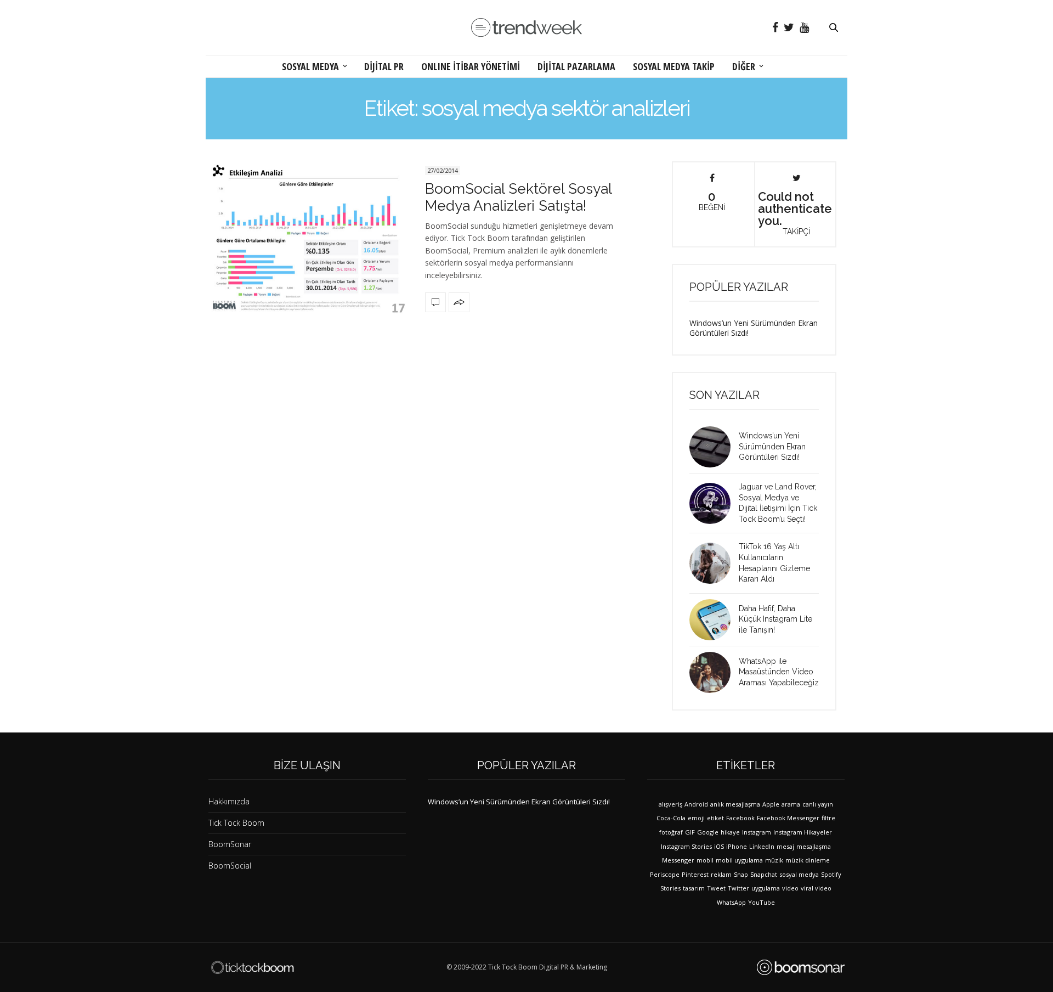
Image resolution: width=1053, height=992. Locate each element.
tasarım (694, 888)
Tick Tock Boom (236, 823)
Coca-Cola (671, 818)
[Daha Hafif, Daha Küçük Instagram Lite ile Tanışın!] (714, 619)
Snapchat (763, 874)
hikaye (730, 832)
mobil (705, 860)
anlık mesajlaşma (735, 804)
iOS (719, 846)
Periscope (665, 874)
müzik (774, 860)
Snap (741, 874)
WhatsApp (731, 902)
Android (696, 804)
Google (707, 832)
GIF (690, 832)
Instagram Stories (686, 846)
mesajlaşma (813, 846)
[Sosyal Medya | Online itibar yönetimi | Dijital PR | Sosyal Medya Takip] (526, 27)
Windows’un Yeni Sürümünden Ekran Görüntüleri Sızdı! (753, 328)
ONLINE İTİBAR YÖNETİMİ (470, 66)
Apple (770, 804)
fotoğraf (671, 832)
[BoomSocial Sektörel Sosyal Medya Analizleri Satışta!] (307, 237)
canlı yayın (817, 804)
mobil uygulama (739, 860)
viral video (816, 888)
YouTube (761, 902)
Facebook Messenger (788, 818)
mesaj (785, 846)
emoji (696, 818)
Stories (670, 888)
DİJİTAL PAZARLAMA (576, 66)
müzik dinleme (807, 860)
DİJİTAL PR (384, 66)
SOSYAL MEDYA (310, 66)
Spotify (831, 874)
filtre (828, 818)
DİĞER (743, 66)
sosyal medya (799, 874)
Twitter (738, 888)
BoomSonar (229, 844)
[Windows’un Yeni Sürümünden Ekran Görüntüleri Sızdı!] (714, 446)
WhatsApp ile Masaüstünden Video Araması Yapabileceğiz (779, 672)
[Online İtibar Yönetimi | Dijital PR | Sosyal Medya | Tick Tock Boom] (252, 967)
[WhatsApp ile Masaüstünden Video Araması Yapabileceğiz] (714, 672)
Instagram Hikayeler (802, 832)
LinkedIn (761, 846)
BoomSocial (229, 865)
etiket (715, 818)
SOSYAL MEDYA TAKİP (674, 66)
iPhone (736, 846)
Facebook (740, 818)
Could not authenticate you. (795, 212)
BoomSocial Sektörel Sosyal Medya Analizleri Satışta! (518, 197)
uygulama (765, 888)
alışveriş (670, 804)
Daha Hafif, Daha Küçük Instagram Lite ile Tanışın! (775, 619)
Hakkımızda (229, 801)
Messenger (678, 860)
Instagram (756, 832)
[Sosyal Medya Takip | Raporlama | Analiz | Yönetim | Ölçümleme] (801, 967)
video (790, 888)
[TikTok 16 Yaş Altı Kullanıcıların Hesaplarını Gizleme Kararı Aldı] (714, 563)
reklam (721, 874)
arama (791, 804)
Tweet (716, 888)
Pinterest (695, 874)
